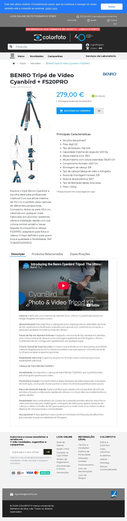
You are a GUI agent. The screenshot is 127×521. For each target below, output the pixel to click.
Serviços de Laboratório (101, 56)
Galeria (103, 459)
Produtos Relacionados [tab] (47, 254)
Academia (105, 455)
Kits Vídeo (36, 63)
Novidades (37, 56)
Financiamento (86, 464)
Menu (21, 56)
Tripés (23, 63)
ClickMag (104, 462)
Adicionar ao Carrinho (77, 111)
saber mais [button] (51, 8)
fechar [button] (111, 6)
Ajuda (93, 20)
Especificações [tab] (80, 254)
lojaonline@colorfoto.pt (26, 494)
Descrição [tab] (18, 254)
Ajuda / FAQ (63, 449)
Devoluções (63, 472)
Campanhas (55, 56)
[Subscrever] (48, 451)
